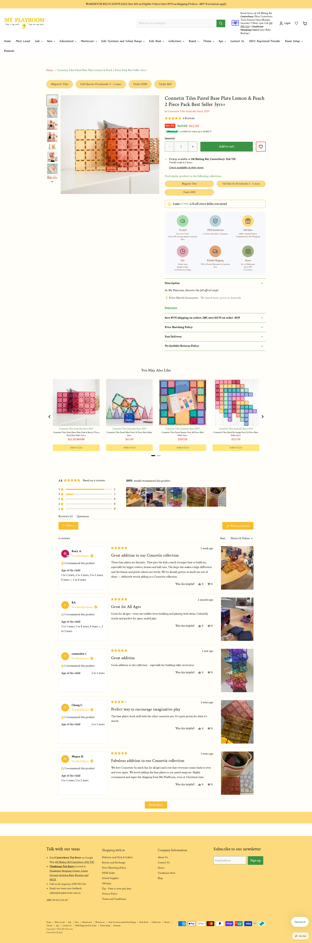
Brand (193, 41)
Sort (223, 538)
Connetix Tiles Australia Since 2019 (188, 111)
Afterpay (106, 883)
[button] (296, 23)
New (50, 41)
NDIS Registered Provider (264, 41)
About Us (163, 857)
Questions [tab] (83, 517)
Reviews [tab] (65, 517)
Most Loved (23, 41)
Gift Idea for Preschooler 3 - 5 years (100, 84)
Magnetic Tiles (59, 84)
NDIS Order (108, 873)
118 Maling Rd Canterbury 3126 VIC (74, 862)
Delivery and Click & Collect (117, 857)
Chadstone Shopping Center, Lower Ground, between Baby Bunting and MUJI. (69, 875)
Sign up (255, 860)
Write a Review (242, 527)
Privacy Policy (109, 894)
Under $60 (165, 84)
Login (176, 203)
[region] (176, 497)
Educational (67, 41)
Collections (175, 41)
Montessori (88, 41)
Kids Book (155, 41)
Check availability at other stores (186, 167)
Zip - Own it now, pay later (116, 888)
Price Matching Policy (114, 868)
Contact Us (237, 41)
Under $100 (140, 84)
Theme (207, 41)
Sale (38, 41)
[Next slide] (52, 181)
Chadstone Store (166, 873)
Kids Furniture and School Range (122, 41)
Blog (160, 878)
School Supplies (110, 878)
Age (221, 41)
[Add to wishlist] (261, 147)
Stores (161, 868)
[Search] (220, 23)
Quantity (170, 138)
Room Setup (293, 41)
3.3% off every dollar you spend (208, 203)
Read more (171, 307)
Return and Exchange (113, 862)
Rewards (9, 51)
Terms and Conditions (114, 899)
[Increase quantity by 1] (192, 147)
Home (7, 41)
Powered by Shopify (54, 932)
